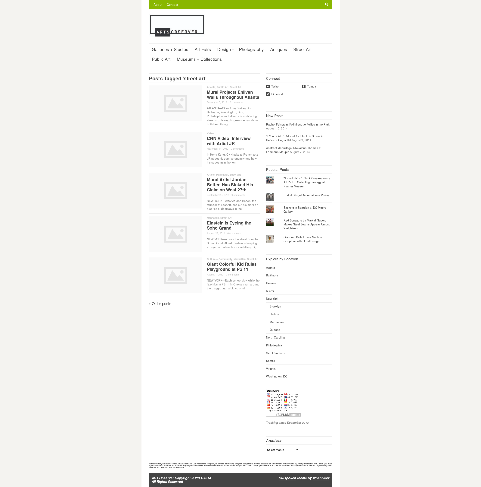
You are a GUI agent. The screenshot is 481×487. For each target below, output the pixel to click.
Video (210, 133)
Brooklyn (275, 306)
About (158, 4)
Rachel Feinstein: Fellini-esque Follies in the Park (298, 124)
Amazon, (167, 465)
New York (272, 298)
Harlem (274, 314)
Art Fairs (203, 49)
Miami (270, 291)
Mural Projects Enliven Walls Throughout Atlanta (233, 94)
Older (161, 303)
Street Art (302, 49)
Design (224, 49)
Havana (271, 283)
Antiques (278, 49)
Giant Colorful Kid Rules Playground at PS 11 (232, 266)
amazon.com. (312, 463)
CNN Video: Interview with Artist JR (229, 140)
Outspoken (287, 478)
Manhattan (222, 174)
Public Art (161, 59)
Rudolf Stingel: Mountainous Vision (306, 195)
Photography (251, 49)
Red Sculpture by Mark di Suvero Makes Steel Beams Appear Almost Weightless (307, 224)
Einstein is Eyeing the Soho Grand (229, 225)
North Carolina (275, 337)
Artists (211, 174)
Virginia (271, 368)
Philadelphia (274, 345)
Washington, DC (276, 376)
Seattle (270, 360)
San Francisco (275, 353)
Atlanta (211, 87)
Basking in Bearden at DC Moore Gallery (305, 209)
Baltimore (272, 275)
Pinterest (275, 94)
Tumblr (309, 86)
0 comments (236, 102)
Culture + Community (219, 259)
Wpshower (321, 478)
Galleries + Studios (170, 49)
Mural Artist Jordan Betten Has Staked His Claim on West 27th (230, 184)
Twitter (273, 86)
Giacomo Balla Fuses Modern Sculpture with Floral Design (303, 239)
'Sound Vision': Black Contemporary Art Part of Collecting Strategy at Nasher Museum (307, 182)
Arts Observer (163, 478)
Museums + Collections (199, 59)
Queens (275, 329)
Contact (172, 4)
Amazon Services (184, 463)
